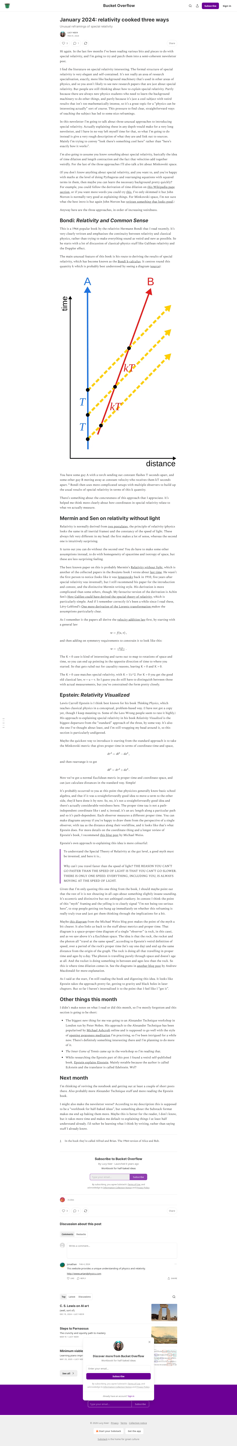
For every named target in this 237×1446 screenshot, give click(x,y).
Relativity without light (147, 567)
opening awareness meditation (89, 1035)
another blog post (149, 966)
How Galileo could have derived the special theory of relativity (109, 596)
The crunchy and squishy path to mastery (83, 1333)
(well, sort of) (67, 1310)
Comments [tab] (67, 1234)
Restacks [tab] (81, 1234)
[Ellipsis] (175, 1264)
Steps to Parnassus (74, 1328)
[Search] (190, 6)
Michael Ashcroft (98, 1030)
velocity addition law (131, 619)
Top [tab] (63, 1296)
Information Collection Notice (117, 1386)
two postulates (118, 526)
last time (156, 572)
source (155, 266)
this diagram (78, 921)
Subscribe (210, 5)
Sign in (227, 5)
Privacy (114, 1423)
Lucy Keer (73, 32)
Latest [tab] (72, 1296)
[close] (149, 1342)
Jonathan (72, 1264)
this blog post (109, 835)
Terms (123, 1423)
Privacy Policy (142, 1386)
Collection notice (138, 1423)
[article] (118, 1312)
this (128, 192)
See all (66, 1373)
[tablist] (74, 1234)
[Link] (55, 220)
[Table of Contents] (3, 723)
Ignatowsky (125, 577)
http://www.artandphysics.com (84, 1273)
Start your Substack (110, 1431)
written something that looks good (149, 201)
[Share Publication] (197, 6)
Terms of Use (134, 1383)
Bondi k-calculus (129, 261)
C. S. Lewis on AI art (74, 1306)
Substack (102, 1439)
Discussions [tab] (85, 1296)
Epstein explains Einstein (91, 1062)
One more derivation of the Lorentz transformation (116, 606)
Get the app (134, 1431)
